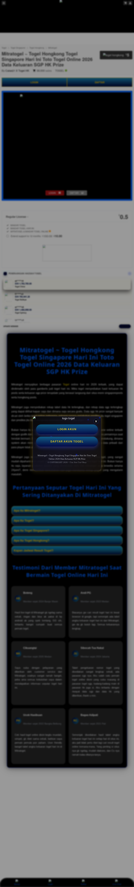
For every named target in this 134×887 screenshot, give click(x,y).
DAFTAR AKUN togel (67, 441)
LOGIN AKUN (67, 429)
